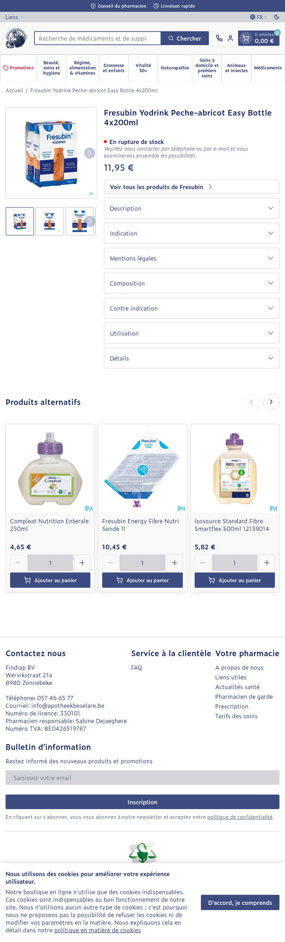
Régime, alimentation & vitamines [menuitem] (84, 67)
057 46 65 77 (55, 698)
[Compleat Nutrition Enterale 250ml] (50, 468)
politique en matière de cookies (97, 930)
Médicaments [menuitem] (269, 69)
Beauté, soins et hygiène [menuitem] (54, 67)
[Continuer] (89, 153)
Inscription (142, 802)
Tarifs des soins (236, 716)
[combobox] (97, 38)
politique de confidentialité (239, 816)
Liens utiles (230, 677)
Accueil (14, 90)
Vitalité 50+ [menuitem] (147, 68)
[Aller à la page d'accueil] (16, 38)
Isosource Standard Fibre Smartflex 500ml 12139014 (232, 525)
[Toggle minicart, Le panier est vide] (245, 38)
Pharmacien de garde (244, 696)
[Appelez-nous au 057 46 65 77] (219, 38)
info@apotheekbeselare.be (67, 705)
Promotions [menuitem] (22, 68)
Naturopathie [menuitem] (176, 69)
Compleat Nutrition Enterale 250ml (49, 525)
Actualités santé (237, 686)
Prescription (232, 706)
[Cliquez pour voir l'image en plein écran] (51, 153)
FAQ (136, 667)
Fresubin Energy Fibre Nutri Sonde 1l (140, 525)
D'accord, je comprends (240, 902)
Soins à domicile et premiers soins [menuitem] (208, 68)
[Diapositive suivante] (271, 401)
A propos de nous (239, 667)
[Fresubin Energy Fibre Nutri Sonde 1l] (142, 468)
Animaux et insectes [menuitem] (238, 68)
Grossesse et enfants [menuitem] (115, 68)
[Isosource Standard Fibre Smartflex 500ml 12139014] (234, 468)
